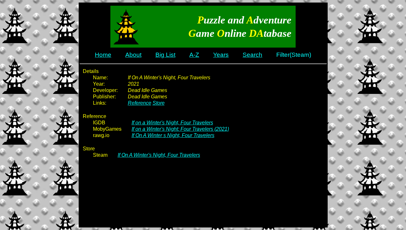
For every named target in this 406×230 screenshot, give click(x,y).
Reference (139, 103)
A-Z (194, 54)
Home (103, 54)
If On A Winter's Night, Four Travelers (159, 155)
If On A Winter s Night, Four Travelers (173, 135)
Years (221, 54)
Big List (165, 54)
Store (159, 103)
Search (252, 54)
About (133, 54)
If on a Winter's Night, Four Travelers (172, 122)
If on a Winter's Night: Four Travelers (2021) (180, 129)
